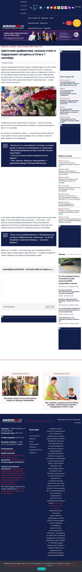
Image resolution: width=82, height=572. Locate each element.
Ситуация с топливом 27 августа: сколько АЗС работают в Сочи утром (69, 212)
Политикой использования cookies (64, 565)
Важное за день (8, 46)
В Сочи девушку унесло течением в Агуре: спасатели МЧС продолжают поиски (69, 83)
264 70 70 (18, 433)
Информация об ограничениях (12, 471)
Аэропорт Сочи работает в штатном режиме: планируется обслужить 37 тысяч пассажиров (69, 197)
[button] (30, 7)
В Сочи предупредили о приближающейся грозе (66, 205)
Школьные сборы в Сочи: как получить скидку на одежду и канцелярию (20, 399)
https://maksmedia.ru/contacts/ (12, 455)
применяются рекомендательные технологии (56, 505)
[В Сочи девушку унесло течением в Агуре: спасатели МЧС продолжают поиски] (70, 265)
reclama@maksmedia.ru (9, 457)
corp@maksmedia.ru (18, 460)
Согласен (41, 569)
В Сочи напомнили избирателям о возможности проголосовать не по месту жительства (69, 111)
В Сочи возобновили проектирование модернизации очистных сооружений (68, 93)
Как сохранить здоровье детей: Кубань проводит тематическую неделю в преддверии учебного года (61, 405)
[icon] (40, 7)
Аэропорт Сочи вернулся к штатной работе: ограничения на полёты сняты (69, 172)
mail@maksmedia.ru (19, 469)
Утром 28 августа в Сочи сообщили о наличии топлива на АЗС (69, 120)
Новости (38, 46)
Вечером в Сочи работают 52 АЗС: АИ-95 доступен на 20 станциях (68, 180)
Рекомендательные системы (11, 475)
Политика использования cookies (13, 473)
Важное (62, 88)
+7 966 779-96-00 (16, 428)
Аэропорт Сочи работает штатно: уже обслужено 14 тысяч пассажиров (70, 189)
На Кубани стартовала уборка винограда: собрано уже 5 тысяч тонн (69, 102)
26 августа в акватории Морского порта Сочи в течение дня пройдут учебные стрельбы (70, 220)
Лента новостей (25, 46)
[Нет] (79, 566)
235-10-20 (20, 437)
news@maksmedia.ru (8, 451)
